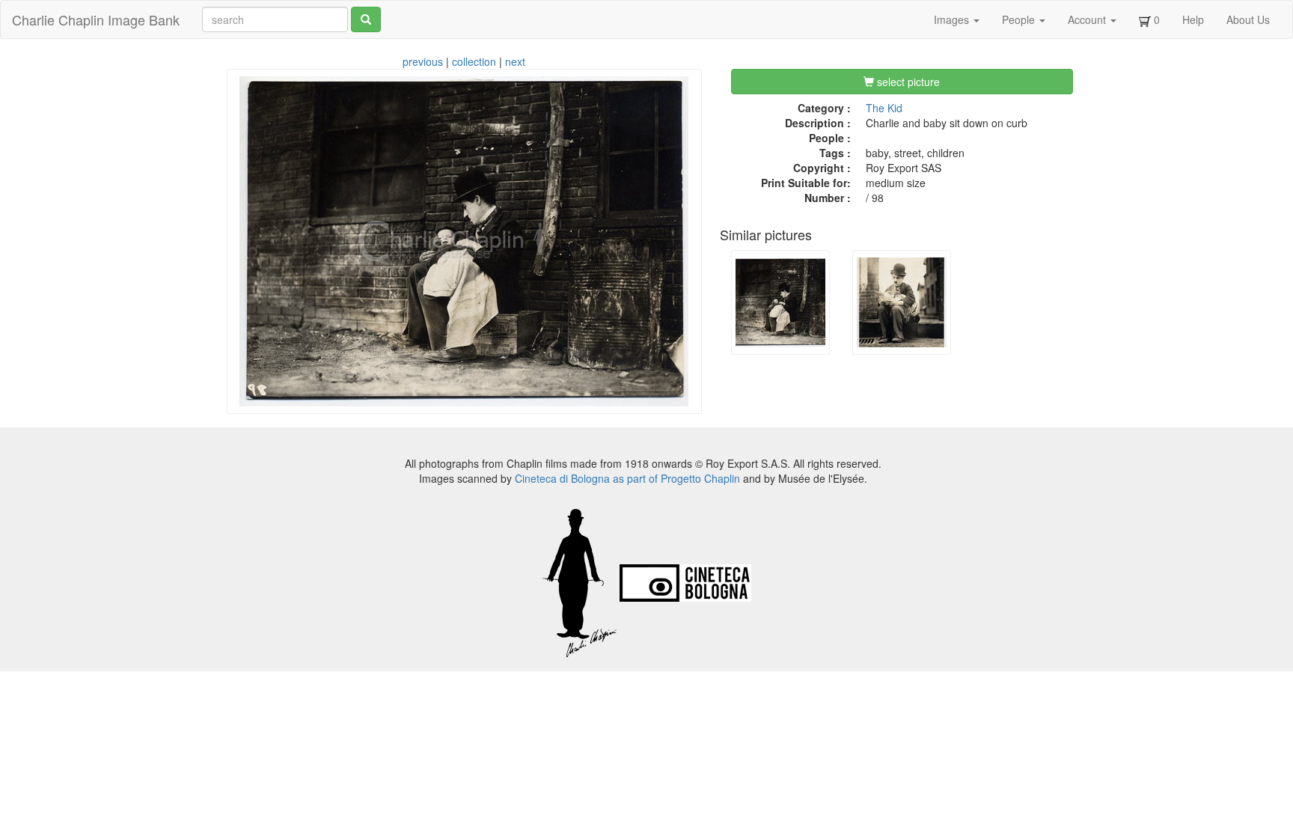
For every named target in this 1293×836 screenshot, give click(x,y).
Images (953, 19)
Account (1088, 19)
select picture (907, 81)
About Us (1248, 19)
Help (1193, 19)
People (1020, 19)
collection (474, 61)
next (515, 61)
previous (423, 61)
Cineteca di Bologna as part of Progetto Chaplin (627, 478)
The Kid (884, 107)
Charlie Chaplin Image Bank (96, 19)
